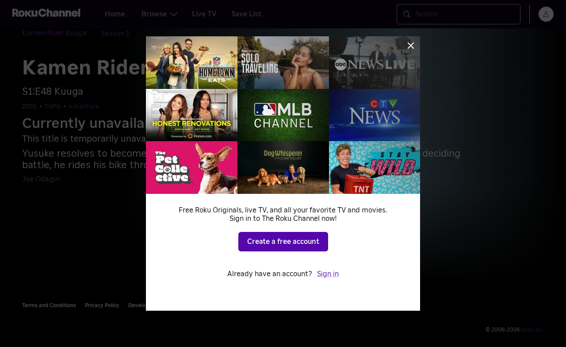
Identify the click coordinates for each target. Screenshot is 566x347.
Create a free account (283, 241)
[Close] (411, 46)
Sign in (328, 274)
